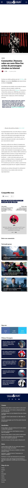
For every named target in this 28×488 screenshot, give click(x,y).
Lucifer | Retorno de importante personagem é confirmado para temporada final (21, 209)
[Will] (3, 71)
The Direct (22, 79)
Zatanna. (17, 90)
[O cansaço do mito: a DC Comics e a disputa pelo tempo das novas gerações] (14, 268)
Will (6, 71)
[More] (18, 75)
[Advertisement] (14, 18)
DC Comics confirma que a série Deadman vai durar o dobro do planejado (9, 353)
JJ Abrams (14, 202)
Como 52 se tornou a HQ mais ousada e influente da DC (13, 440)
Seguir (14, 327)
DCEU (9, 202)
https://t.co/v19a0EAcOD (18, 107)
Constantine (10, 200)
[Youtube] (19, 399)
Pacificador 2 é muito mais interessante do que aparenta (13, 456)
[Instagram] (12, 399)
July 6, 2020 (21, 128)
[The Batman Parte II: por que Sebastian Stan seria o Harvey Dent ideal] (14, 284)
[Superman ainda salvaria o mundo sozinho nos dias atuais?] (14, 253)
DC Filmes (4, 202)
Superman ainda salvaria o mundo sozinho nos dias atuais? (9, 372)
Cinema (5, 35)
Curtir (5, 327)
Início (2, 35)
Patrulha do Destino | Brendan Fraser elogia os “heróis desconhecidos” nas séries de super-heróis (7, 209)
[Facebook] (9, 399)
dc (15, 200)
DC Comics (20, 200)
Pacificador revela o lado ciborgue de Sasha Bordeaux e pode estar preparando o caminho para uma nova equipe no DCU (14, 460)
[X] (15, 399)
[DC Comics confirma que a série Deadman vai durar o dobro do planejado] (21, 354)
